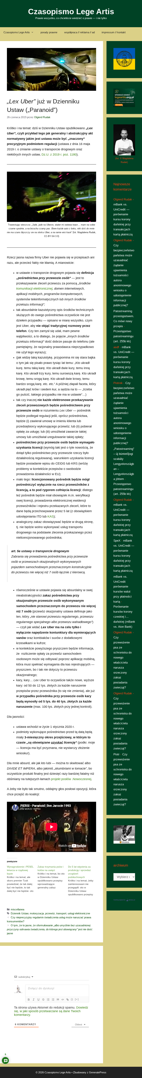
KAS (50, 516)
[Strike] (43, 999)
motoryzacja (37, 913)
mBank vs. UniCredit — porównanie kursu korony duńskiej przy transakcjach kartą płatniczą (122, 219)
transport (61, 913)
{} (72, 999)
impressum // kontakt (114, 32)
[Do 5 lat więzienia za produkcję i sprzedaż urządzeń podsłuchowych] (83, 880)
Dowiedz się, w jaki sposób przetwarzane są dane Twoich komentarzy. (51, 1011)
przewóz (50, 913)
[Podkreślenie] (38, 999)
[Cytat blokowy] (57, 999)
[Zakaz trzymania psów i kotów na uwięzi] (53, 877)
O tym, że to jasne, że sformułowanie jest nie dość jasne (49, 929)
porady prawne (49, 32)
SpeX (116, 540)
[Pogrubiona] (28, 999)
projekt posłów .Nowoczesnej (71, 779)
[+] (77, 999)
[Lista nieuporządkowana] (53, 999)
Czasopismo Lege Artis (71, 11)
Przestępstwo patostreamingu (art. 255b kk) (123, 336)
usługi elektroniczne (79, 913)
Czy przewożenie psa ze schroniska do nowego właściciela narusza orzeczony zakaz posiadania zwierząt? (122, 662)
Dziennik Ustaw (19, 913)
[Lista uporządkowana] (48, 999)
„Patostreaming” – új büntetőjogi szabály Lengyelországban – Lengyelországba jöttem (123, 463)
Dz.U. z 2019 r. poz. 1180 (59, 154)
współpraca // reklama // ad (79, 32)
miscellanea (17, 909)
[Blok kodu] (62, 999)
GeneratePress (97, 1072)
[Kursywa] (33, 999)
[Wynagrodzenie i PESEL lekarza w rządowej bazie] (22, 879)
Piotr (116, 754)
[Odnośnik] (67, 999)
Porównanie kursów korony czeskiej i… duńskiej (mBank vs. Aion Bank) (124, 616)
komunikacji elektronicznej (34, 288)
